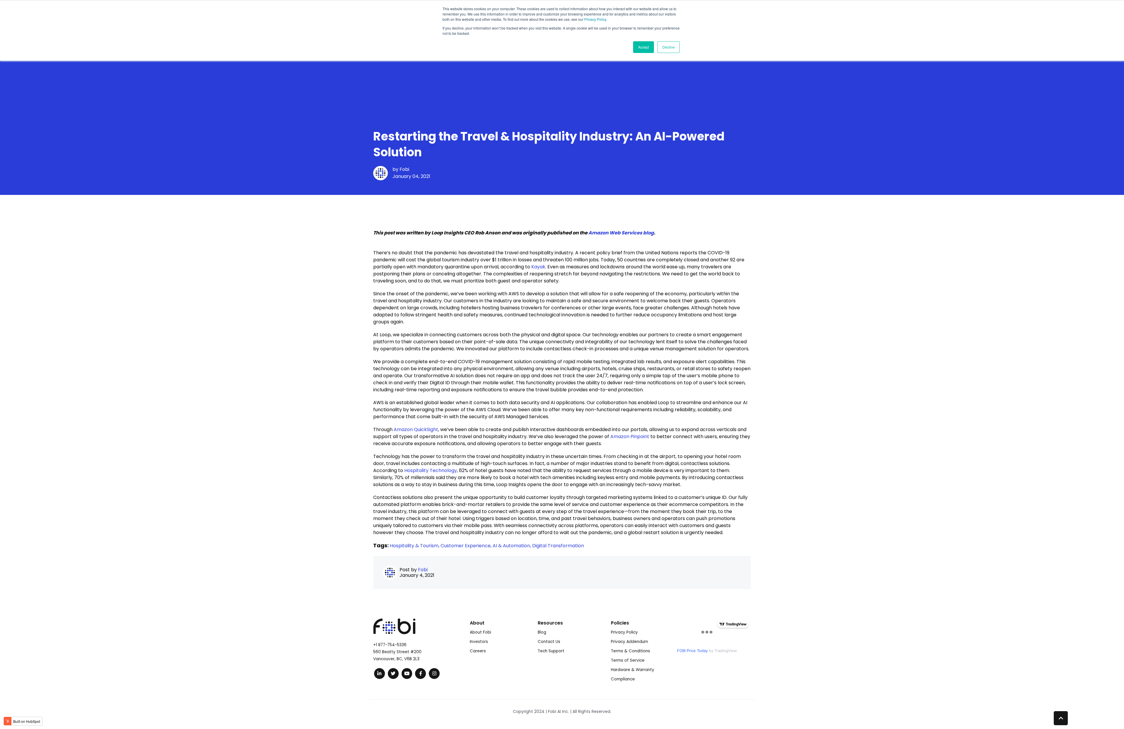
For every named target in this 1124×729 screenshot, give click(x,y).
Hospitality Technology (430, 470)
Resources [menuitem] (550, 623)
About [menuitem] (477, 623)
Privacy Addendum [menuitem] (629, 641)
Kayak (538, 266)
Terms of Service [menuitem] (628, 660)
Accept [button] (643, 46)
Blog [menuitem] (542, 632)
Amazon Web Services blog (621, 232)
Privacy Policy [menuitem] (624, 632)
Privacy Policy (595, 19)
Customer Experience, (467, 545)
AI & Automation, (512, 545)
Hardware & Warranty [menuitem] (632, 670)
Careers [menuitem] (478, 651)
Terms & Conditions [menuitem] (630, 651)
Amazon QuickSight (416, 429)
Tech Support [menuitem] (551, 651)
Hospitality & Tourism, (415, 545)
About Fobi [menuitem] (480, 632)
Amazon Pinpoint (629, 436)
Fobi (404, 169)
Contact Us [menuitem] (549, 641)
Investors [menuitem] (479, 641)
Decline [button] (668, 46)
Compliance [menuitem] (623, 679)
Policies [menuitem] (620, 623)
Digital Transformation (558, 545)
